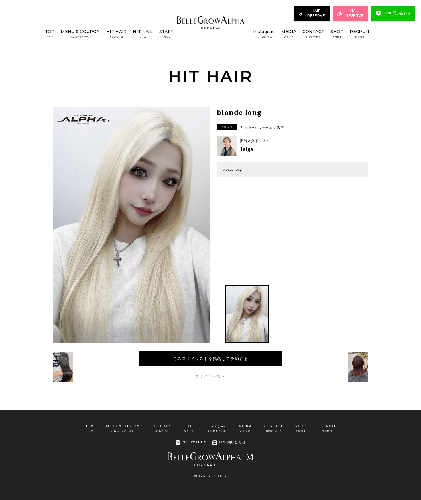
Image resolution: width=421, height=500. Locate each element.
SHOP (336, 33)
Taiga (246, 149)
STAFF (166, 33)
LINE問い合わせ (232, 442)
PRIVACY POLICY (210, 476)
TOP (50, 33)
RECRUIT (360, 33)
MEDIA (288, 33)
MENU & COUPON (80, 33)
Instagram (264, 33)
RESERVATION (191, 442)
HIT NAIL (143, 33)
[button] (247, 314)
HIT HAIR (116, 33)
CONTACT (313, 33)
